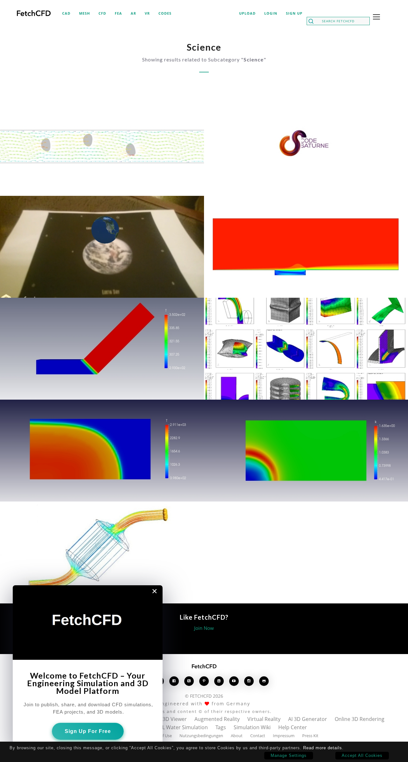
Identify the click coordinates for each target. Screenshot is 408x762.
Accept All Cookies (362, 755)
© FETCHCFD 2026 (204, 696)
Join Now (204, 628)
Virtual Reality (263, 719)
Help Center (292, 727)
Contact (257, 735)
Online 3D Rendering (359, 719)
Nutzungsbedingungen (201, 735)
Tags (220, 727)
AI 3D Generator (307, 719)
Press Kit (310, 735)
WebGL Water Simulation (178, 727)
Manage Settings (289, 755)
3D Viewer (175, 719)
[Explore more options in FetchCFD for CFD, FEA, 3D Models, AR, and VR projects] (375, 17)
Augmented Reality (217, 719)
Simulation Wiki (252, 727)
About (237, 735)
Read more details (322, 747)
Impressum (284, 735)
